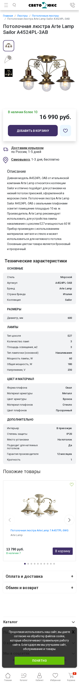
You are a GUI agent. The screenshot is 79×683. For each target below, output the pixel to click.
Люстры (22, 15)
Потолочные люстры (45, 15)
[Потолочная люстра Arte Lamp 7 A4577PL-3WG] (39, 504)
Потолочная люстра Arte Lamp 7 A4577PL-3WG (39, 530)
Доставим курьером (27, 148)
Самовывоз (20, 159)
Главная (8, 15)
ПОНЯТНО (39, 660)
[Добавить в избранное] (65, 130)
